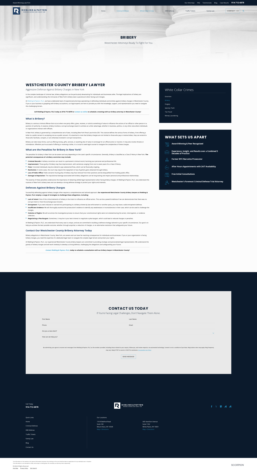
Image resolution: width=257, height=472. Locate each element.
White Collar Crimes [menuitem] (147, 11)
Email (131, 325)
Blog (215, 3)
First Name (46, 319)
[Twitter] (216, 406)
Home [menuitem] (103, 11)
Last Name (133, 319)
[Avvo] (226, 406)
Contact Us (29, 447)
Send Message (128, 357)
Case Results (224, 3)
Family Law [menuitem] (210, 11)
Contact (231, 11)
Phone (44, 325)
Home (28, 422)
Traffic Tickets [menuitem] (190, 11)
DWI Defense (30, 430)
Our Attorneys (189, 3)
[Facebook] (212, 406)
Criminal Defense (32, 426)
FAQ (198, 3)
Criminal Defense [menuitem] (123, 11)
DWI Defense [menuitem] (169, 11)
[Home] (30, 11)
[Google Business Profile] (221, 406)
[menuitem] (195, 96)
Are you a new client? (49, 331)
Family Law (29, 439)
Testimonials (207, 3)
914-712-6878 (237, 2)
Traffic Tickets (30, 434)
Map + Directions (103, 429)
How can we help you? (49, 337)
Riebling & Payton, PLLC (36, 101)
